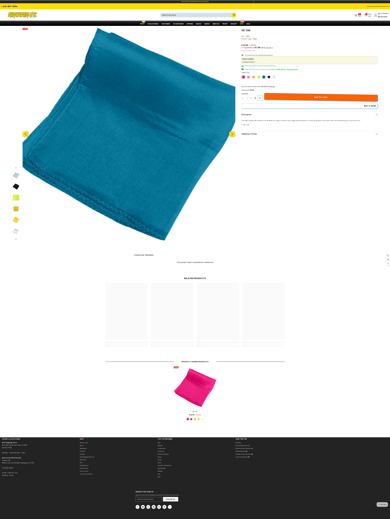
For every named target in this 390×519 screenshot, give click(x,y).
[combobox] (196, 15)
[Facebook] (137, 507)
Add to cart (321, 97)
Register (386, 13)
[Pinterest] (148, 507)
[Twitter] (170, 507)
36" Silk (194, 412)
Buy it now (370, 106)
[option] (129, 134)
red (191, 419)
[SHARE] (256, 98)
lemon (198, 419)
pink (187, 419)
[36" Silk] (195, 387)
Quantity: (244, 94)
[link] (260, 98)
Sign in (379, 14)
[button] (26, 134)
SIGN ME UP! (171, 499)
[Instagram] (143, 507)
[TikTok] (154, 507)
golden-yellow (194, 419)
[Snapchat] (159, 507)
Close (253, 2)
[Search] (198, 15)
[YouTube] (164, 507)
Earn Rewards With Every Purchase (378, 6)
